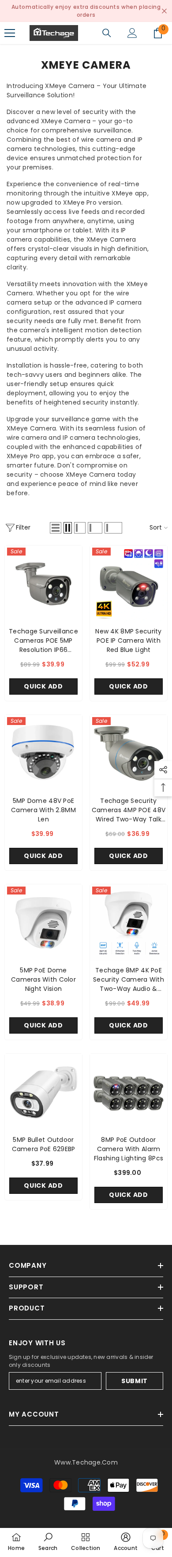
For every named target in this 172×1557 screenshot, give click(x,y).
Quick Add (43, 686)
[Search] (106, 33)
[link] (48, 1542)
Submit (134, 1381)
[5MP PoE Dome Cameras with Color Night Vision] (43, 922)
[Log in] (132, 33)
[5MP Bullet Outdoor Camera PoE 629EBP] (43, 1092)
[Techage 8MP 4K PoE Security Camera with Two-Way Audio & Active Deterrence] (128, 922)
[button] (55, 528)
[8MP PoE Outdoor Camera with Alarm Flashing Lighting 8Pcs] (128, 1092)
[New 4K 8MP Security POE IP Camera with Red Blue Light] (128, 583)
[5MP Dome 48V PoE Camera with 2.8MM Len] (43, 753)
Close (164, 11)
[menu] (9, 33)
